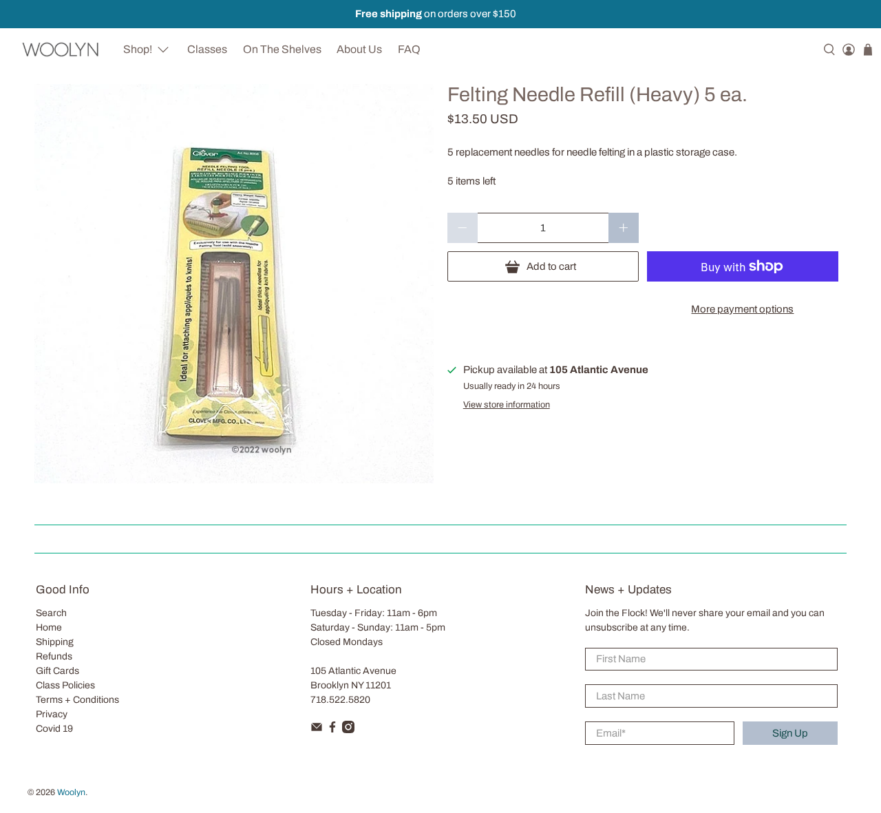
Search (51, 613)
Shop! (137, 49)
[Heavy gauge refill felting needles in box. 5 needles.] (234, 283)
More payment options (742, 309)
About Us (359, 49)
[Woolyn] (60, 49)
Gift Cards (57, 671)
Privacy (51, 714)
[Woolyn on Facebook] (332, 730)
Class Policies (65, 685)
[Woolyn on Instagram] (348, 730)
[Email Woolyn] (316, 730)
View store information (506, 405)
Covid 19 (54, 729)
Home (49, 627)
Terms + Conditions (77, 700)
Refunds (54, 656)
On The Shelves (282, 49)
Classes (207, 49)
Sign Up (790, 733)
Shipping (55, 642)
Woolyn (71, 792)
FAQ (409, 49)
